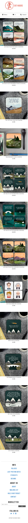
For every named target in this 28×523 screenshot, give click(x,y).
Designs (13, 479)
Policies (14, 468)
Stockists (14, 475)
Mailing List (14, 490)
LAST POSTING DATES (14, 472)
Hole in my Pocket (14, 493)
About (14, 487)
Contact (13, 497)
